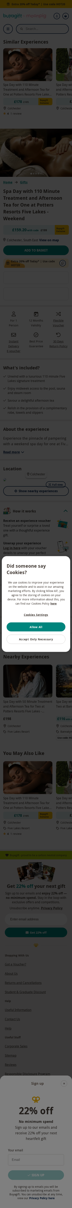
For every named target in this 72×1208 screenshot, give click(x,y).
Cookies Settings (36, 615)
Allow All (36, 627)
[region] (36, 604)
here (53, 603)
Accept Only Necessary (36, 639)
